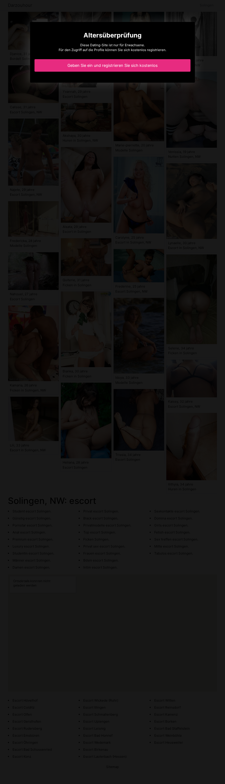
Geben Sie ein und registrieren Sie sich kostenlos (112, 65)
